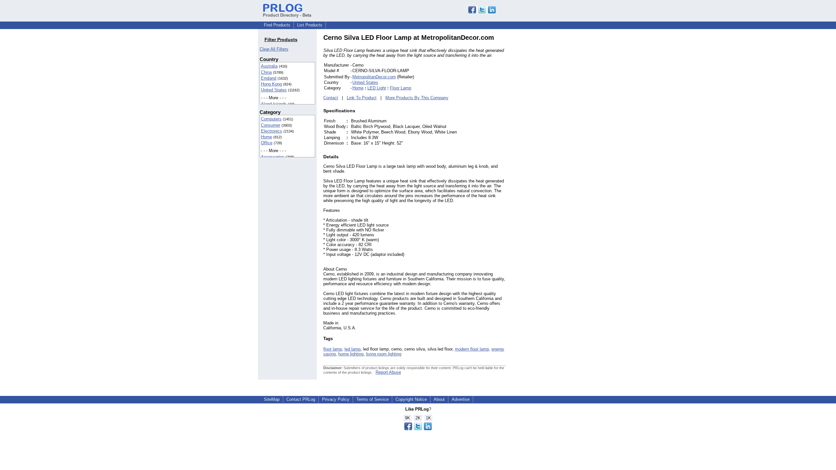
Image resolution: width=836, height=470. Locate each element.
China (266, 72)
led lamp (353, 349)
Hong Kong (271, 84)
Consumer (270, 125)
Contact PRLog (300, 399)
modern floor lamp (472, 349)
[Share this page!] (482, 11)
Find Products (277, 25)
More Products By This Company (416, 97)
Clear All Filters (274, 49)
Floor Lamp (400, 88)
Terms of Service (372, 399)
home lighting (350, 354)
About (439, 399)
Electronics (271, 131)
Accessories (272, 156)
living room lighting (383, 354)
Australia (269, 66)
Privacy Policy (335, 399)
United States (274, 89)
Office (266, 142)
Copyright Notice (411, 399)
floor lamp (332, 349)
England (268, 78)
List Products (309, 25)
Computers (271, 119)
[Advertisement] (550, 132)
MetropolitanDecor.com (374, 76)
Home (266, 136)
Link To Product (362, 97)
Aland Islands (274, 104)
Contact (330, 97)
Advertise (461, 399)
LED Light (376, 88)
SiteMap (272, 399)
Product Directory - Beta (287, 15)
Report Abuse (388, 372)
